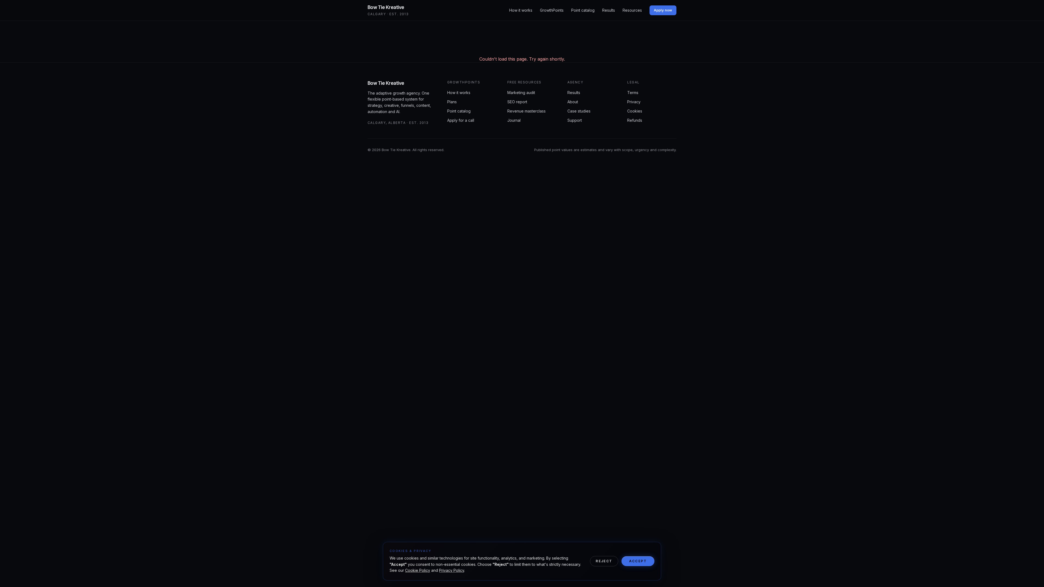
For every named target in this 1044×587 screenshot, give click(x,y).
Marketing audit (521, 92)
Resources (632, 10)
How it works (520, 10)
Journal (514, 120)
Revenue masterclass (526, 111)
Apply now (663, 10)
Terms (632, 92)
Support (574, 120)
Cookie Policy (417, 570)
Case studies (579, 111)
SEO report (517, 101)
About (572, 101)
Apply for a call (460, 120)
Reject (604, 561)
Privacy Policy (451, 570)
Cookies (634, 111)
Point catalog (583, 10)
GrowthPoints (552, 10)
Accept (638, 561)
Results (608, 10)
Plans (452, 101)
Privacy (634, 101)
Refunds (634, 120)
